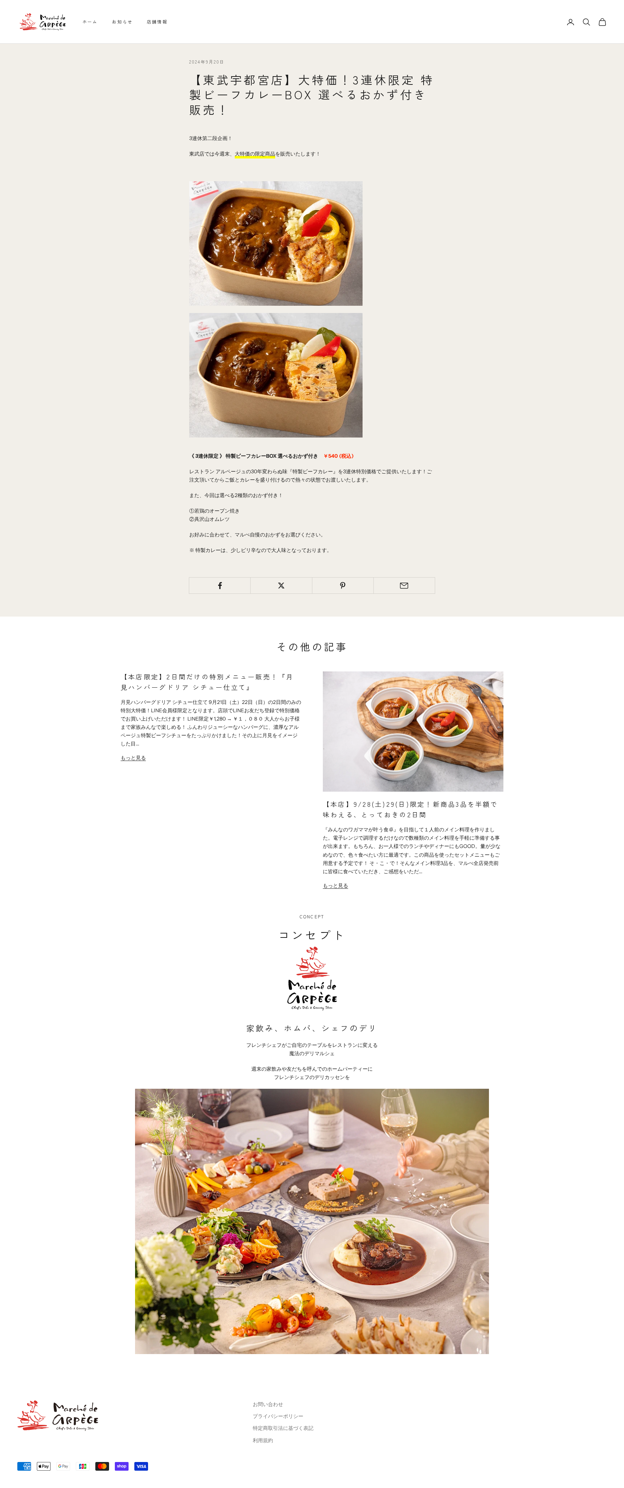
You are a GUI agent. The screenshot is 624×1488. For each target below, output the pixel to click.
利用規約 (263, 1440)
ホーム (90, 21)
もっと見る (133, 757)
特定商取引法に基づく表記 (283, 1428)
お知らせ (122, 21)
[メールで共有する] (404, 585)
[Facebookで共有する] (219, 585)
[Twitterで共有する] (281, 585)
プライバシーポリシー (278, 1416)
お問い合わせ (268, 1404)
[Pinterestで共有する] (342, 585)
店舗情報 (157, 21)
